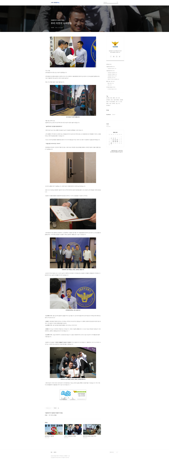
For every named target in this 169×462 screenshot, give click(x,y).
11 (113, 139)
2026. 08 (115, 132)
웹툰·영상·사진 (110, 81)
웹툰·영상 (111, 83)
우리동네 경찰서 (110, 87)
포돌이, (107, 101)
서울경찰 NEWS (110, 66)
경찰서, (107, 103)
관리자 (55, 452)
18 (113, 141)
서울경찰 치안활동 (112, 74)
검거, (119, 97)
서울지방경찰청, (116, 99)
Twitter (113, 114)
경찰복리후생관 (112, 450)
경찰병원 (111, 445)
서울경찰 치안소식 (112, 76)
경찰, (111, 97)
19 (115, 141)
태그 (51, 452)
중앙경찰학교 (112, 441)
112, (119, 101)
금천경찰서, (108, 105)
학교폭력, (113, 103)
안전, (117, 97)
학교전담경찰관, (112, 101)
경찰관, (114, 97)
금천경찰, (108, 97)
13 (117, 139)
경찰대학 (111, 437)
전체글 (109, 64)
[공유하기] (49, 408)
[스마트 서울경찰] (58, 2)
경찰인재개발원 (112, 439)
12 (115, 139)
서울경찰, (121, 99)
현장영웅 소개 (111, 77)
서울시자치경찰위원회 (114, 435)
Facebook (108, 114)
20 (117, 141)
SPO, (119, 103)
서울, (117, 103)
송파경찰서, (108, 99)
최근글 (107, 110)
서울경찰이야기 (110, 70)
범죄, (121, 101)
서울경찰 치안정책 (112, 72)
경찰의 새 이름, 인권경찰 (113, 79)
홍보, (112, 99)
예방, (110, 103)
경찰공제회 (112, 448)
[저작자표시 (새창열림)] (58, 408)
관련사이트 (112, 452)
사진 (110, 85)
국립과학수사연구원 (113, 443)
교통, (117, 101)
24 (111, 143)
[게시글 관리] (50, 408)
